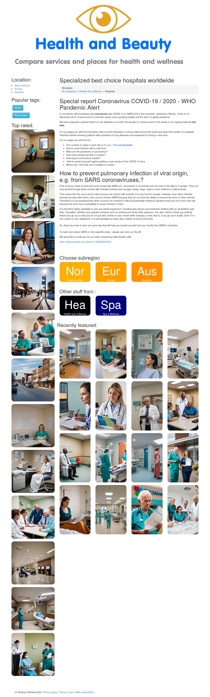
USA (115, 145)
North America (22, 85)
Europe (18, 88)
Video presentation (84, 692)
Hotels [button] (18, 107)
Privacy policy (50, 692)
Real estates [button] (21, 115)
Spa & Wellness (111, 313)
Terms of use (66, 692)
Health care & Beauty (91, 91)
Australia (19, 92)
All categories (69, 91)
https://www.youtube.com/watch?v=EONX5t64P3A (85, 241)
